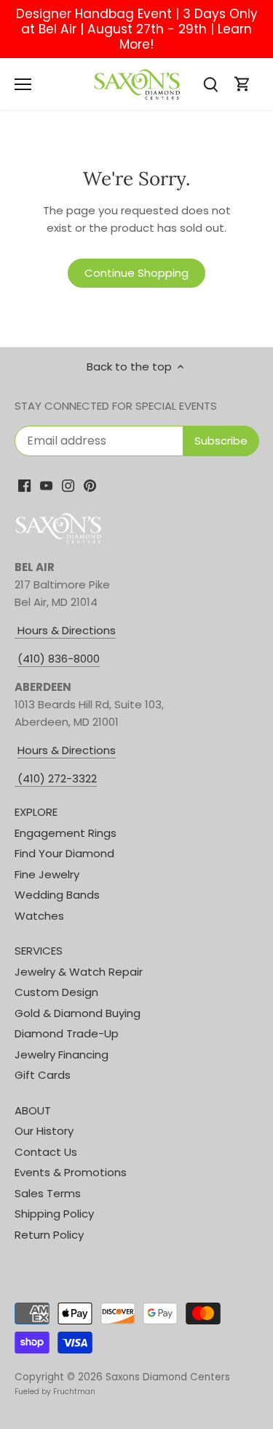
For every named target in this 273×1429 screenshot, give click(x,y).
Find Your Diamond (64, 853)
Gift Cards (43, 1074)
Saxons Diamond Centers (168, 1377)
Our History (44, 1130)
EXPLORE (36, 811)
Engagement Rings (65, 833)
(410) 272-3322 (57, 778)
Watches (39, 915)
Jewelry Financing (61, 1054)
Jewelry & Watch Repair (79, 971)
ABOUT (33, 1110)
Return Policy (49, 1234)
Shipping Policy (54, 1213)
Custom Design (56, 992)
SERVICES (39, 950)
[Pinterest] (90, 485)
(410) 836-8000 (58, 658)
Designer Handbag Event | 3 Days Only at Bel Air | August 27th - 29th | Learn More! (137, 29)
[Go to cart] (242, 84)
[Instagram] (68, 485)
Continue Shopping (136, 272)
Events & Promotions (71, 1172)
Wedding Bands (57, 894)
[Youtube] (46, 485)
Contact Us (46, 1151)
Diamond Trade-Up (67, 1033)
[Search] (210, 84)
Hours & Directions (65, 630)
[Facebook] (24, 485)
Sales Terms (48, 1193)
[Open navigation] (23, 84)
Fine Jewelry (47, 874)
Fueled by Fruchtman (55, 1391)
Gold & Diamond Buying (78, 1013)
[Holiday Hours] (16, 779)
